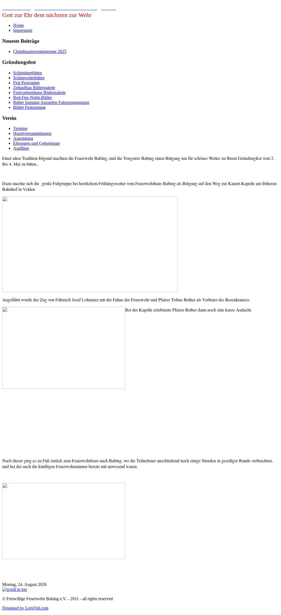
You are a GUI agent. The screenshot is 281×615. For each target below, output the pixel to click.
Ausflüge (21, 148)
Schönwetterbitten (28, 77)
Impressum (22, 30)
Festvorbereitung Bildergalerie (39, 92)
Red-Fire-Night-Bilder (32, 97)
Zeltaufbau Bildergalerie (34, 87)
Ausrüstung (23, 138)
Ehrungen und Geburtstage (36, 143)
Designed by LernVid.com (25, 608)
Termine (20, 128)
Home (18, 25)
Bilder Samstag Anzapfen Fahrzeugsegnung (51, 102)
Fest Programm (26, 82)
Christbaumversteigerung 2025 (39, 51)
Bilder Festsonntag (29, 107)
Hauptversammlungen (32, 133)
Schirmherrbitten (27, 72)
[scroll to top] (14, 589)
